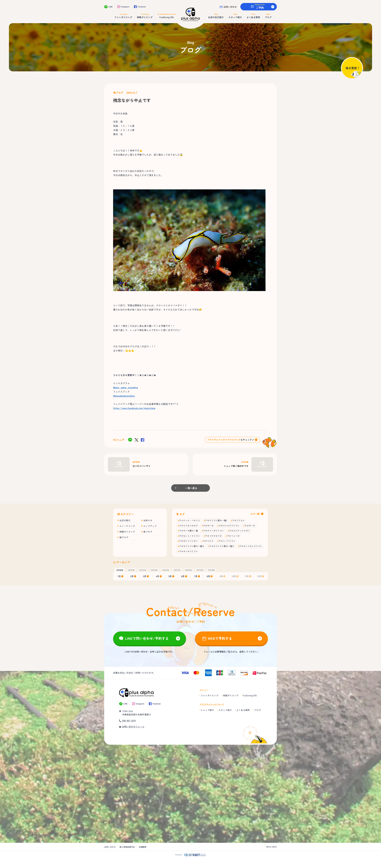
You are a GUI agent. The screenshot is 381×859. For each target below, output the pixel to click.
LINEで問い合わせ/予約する (147, 638)
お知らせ (147, 520)
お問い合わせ (230, 6)
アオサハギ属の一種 (188, 530)
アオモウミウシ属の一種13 (221, 546)
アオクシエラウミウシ (229, 525)
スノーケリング (127, 526)
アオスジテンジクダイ (239, 530)
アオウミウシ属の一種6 (216, 520)
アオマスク (208, 540)
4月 (157, 576)
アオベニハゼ (233, 535)
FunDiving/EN (250, 695)
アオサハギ (250, 525)
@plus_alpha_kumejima (125, 387)
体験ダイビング (127, 531)
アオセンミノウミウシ (189, 535)
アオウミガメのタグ (188, 525)
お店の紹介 (125, 520)
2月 (132, 576)
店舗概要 (142, 846)
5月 (170, 576)
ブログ (257, 710)
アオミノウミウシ (227, 540)
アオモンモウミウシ (188, 551)
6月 (183, 576)
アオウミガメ (238, 520)
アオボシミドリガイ (188, 540)
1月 (119, 576)
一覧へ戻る (191, 488)
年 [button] (119, 570)
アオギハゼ (208, 525)
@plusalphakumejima (124, 395)
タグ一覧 (255, 513)
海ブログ (118, 92)
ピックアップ (150, 526)
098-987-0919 (129, 720)
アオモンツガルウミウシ (250, 546)
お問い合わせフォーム (133, 726)
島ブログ (147, 531)
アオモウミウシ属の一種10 (191, 546)
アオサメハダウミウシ (213, 530)
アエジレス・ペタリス (189, 520)
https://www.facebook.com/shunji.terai (134, 408)
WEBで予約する (220, 638)
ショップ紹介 (207, 710)
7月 (195, 576)
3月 (144, 576)
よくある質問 (243, 710)
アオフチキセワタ (213, 535)
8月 (208, 576)
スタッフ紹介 (225, 710)
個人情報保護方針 (127, 846)
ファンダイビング (209, 695)
